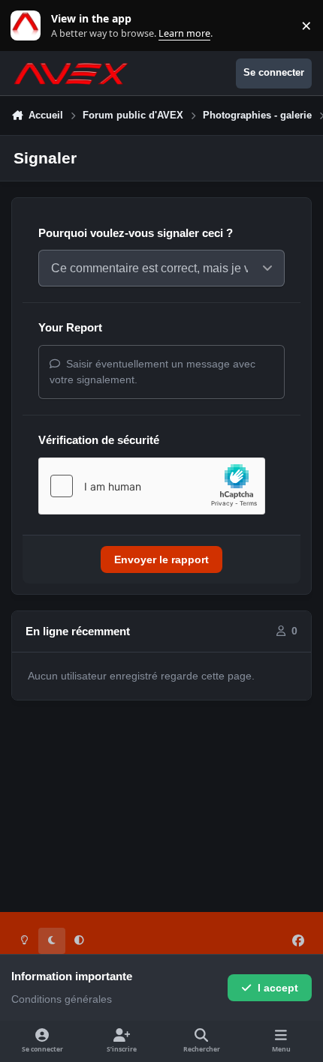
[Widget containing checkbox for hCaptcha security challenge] (151, 486)
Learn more (29, 26)
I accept (278, 988)
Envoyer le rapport (161, 560)
